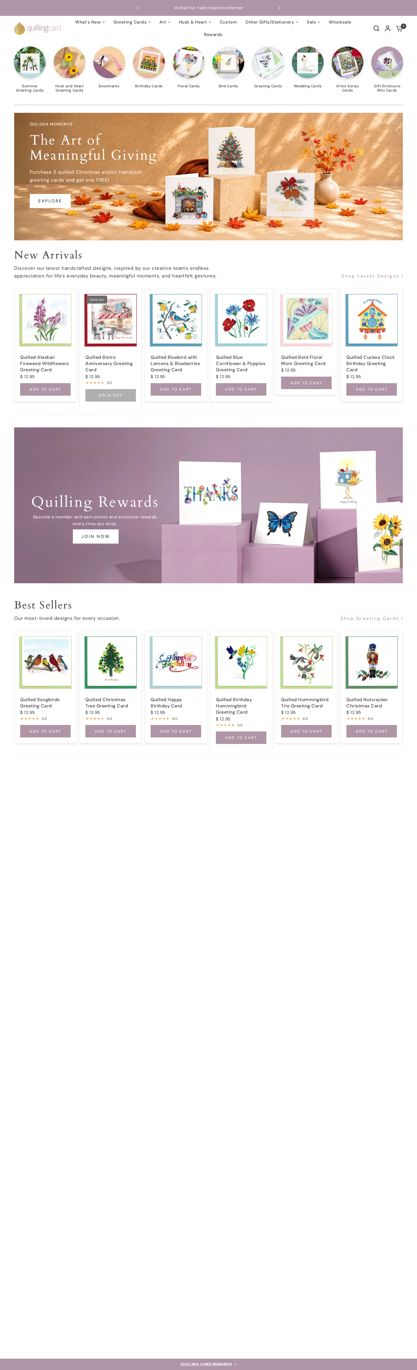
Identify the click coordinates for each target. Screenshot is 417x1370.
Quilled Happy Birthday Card (166, 702)
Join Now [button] (95, 536)
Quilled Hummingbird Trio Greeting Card (305, 702)
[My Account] (387, 28)
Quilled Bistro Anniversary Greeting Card (109, 363)
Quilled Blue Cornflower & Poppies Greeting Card (240, 363)
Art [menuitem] (162, 22)
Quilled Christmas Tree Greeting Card (106, 702)
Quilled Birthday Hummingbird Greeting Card (234, 705)
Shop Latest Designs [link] (370, 276)
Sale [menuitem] (311, 22)
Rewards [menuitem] (213, 34)
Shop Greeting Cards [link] (369, 619)
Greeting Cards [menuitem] (130, 22)
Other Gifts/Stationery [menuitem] (269, 22)
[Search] (376, 28)
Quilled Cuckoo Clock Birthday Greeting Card (370, 363)
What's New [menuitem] (88, 22)
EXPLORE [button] (50, 201)
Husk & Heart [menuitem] (193, 22)
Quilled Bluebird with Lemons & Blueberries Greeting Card (175, 363)
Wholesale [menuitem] (340, 22)
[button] (208, 1364)
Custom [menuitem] (228, 22)
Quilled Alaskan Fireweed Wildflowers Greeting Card (44, 363)
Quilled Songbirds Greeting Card (40, 702)
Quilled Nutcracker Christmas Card (367, 702)
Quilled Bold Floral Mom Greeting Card (303, 360)
